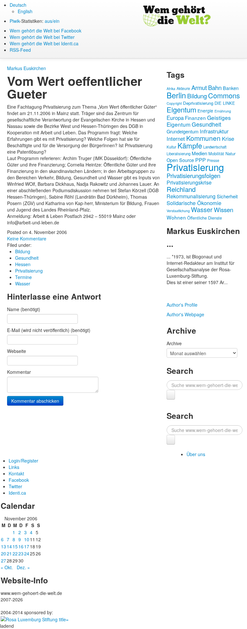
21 (9, 553)
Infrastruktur (214, 131)
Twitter (15, 486)
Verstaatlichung (178, 210)
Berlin (176, 95)
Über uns (196, 454)
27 (3, 560)
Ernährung (223, 111)
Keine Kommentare (26, 238)
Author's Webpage (185, 314)
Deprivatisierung (198, 103)
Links (14, 467)
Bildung (22, 251)
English (25, 11)
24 (26, 553)
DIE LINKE (225, 103)
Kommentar (19, 372)
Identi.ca (17, 493)
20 (3, 553)
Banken (231, 88)
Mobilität (216, 154)
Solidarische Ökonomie (194, 203)
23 (20, 553)
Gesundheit (27, 258)
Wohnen (176, 217)
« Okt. (7, 567)
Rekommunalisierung (191, 196)
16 (20, 546)
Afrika (171, 88)
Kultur (171, 146)
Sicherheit (227, 196)
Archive (174, 343)
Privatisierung (29, 270)
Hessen (23, 264)
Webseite (16, 351)
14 (9, 546)
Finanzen (195, 117)
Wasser (22, 283)
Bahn (215, 87)
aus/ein (52, 21)
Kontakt (16, 473)
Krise (228, 138)
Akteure (183, 88)
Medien (199, 153)
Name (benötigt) (23, 309)
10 (26, 539)
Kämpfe (190, 145)
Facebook (19, 480)
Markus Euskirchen (26, 68)
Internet (176, 138)
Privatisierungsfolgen (193, 175)
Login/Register (23, 460)
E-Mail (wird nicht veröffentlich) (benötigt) (48, 330)
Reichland (181, 189)
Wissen (223, 209)
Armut (199, 87)
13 (3, 546)
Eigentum (181, 109)
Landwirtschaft (214, 146)
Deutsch (18, 5)
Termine (23, 277)
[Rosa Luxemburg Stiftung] (35, 619)
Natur (230, 153)
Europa (175, 117)
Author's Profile (182, 304)
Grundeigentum (182, 131)
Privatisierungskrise (189, 182)
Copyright (174, 103)
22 (15, 553)
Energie (205, 110)
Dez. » (23, 567)
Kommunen (203, 138)
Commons (224, 95)
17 (26, 546)
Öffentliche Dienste (204, 218)
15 (15, 546)
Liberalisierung (178, 153)
